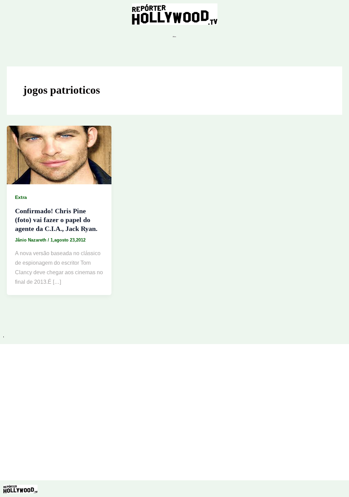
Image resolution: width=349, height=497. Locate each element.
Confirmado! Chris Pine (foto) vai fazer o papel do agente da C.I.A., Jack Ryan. (56, 219)
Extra (21, 197)
